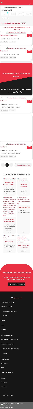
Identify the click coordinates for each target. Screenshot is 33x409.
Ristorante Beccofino (24, 185)
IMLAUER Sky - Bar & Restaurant (23, 246)
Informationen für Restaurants (9, 339)
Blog (2, 325)
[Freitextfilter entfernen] (25, 2)
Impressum (4, 363)
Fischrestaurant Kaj (24, 207)
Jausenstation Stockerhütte (8, 35)
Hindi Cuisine (9, 241)
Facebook (4, 382)
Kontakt (5, 315)
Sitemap (3, 329)
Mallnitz (23, 23)
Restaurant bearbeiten (7, 344)
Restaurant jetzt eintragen (17, 284)
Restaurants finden (6, 306)
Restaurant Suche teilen (24, 165)
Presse (3, 320)
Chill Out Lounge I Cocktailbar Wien (9, 220)
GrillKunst (3, 101)
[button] (3, 165)
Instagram (4, 387)
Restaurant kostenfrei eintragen (10, 348)
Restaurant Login (8, 395)
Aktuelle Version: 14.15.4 (6, 407)
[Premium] (29, 175)
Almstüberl (3, 147)
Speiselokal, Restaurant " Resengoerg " (9, 184)
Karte (12, 14)
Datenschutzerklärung (7, 372)
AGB (2, 368)
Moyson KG (3, 51)
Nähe (20, 14)
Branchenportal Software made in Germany (11, 404)
